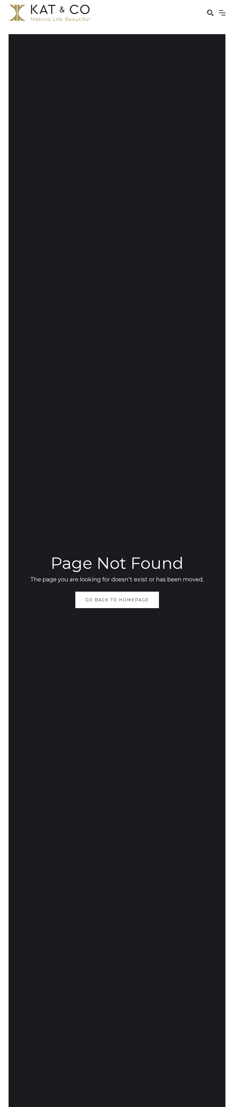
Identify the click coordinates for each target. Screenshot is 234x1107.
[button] (222, 12)
